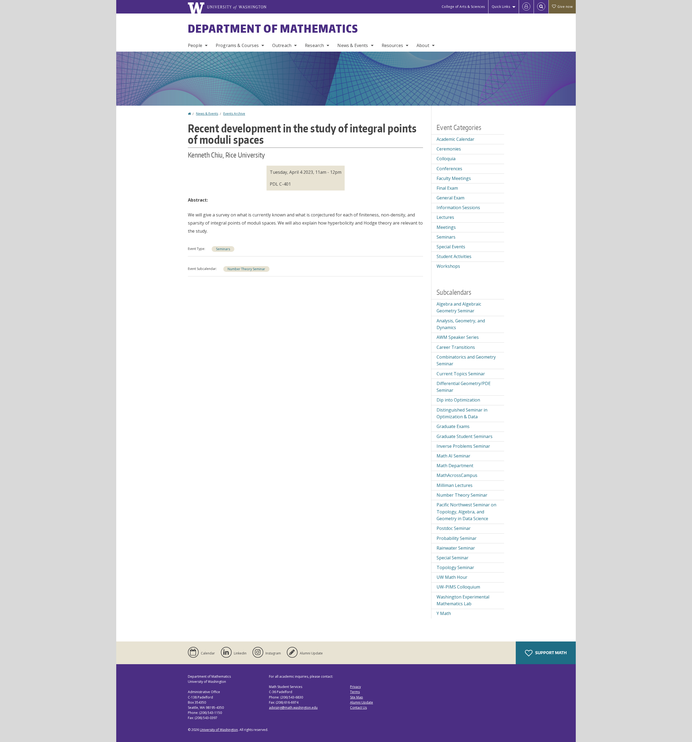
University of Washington (219, 729)
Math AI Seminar (453, 456)
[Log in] (526, 7)
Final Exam (447, 188)
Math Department (455, 466)
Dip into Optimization (458, 400)
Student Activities (454, 256)
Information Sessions (458, 207)
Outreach (281, 45)
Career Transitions (456, 347)
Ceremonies (449, 149)
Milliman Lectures (455, 485)
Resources (392, 45)
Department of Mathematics (273, 28)
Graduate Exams (453, 426)
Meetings (446, 227)
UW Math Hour (452, 577)
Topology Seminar (455, 567)
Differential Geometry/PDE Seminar (464, 386)
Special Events (451, 247)
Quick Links (501, 6)
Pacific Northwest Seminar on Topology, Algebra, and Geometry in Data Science (466, 512)
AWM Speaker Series (458, 337)
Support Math (550, 652)
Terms (355, 692)
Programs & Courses (237, 45)
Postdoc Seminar (454, 528)
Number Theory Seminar (246, 269)
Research (314, 45)
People (195, 45)
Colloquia (446, 159)
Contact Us (358, 707)
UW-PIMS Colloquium (458, 587)
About (423, 45)
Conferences (449, 169)
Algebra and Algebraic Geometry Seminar (459, 307)
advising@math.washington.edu (293, 707)
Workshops (448, 266)
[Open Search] (541, 7)
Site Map (356, 697)
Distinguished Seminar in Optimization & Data (462, 413)
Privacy (355, 686)
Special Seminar (452, 558)
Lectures (445, 217)
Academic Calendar (455, 139)
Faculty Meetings (454, 178)
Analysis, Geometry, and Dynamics (461, 324)
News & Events (352, 45)
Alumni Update (361, 702)
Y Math (444, 613)
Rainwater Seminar (456, 548)
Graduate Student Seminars (465, 436)
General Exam (450, 198)
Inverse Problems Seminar (463, 446)
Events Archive (234, 113)
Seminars (223, 249)
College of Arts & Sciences (463, 6)
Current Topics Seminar (461, 374)
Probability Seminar (457, 538)
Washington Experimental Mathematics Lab (463, 600)
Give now (565, 6)
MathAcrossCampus (457, 475)
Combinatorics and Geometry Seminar (466, 360)
